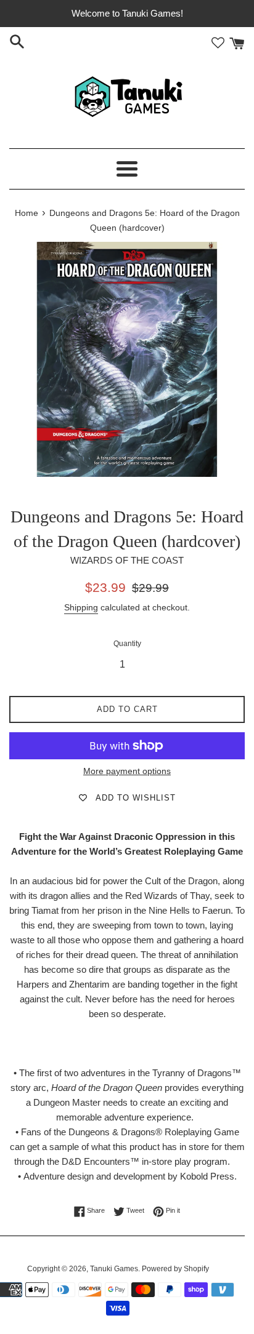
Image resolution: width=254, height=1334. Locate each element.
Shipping (81, 607)
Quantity (127, 643)
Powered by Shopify (175, 1268)
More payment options (127, 771)
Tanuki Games (114, 1268)
